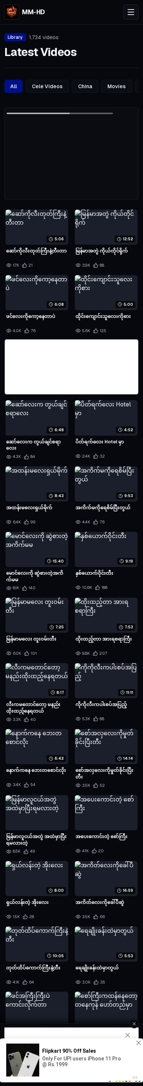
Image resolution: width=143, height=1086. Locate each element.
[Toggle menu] (131, 12)
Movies (116, 86)
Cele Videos (47, 86)
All (13, 86)
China (85, 86)
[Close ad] (134, 1023)
